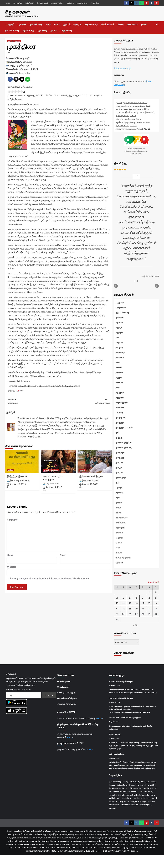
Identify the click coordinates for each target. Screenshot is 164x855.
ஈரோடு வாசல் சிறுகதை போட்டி (128, 119)
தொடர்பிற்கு (94, 3)
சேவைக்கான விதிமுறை (67, 698)
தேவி (118, 497)
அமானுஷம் (9, 24)
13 (136, 603)
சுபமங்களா (120, 407)
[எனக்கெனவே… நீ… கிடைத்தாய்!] (58, 461)
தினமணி (119, 462)
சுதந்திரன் (120, 397)
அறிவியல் (22, 24)
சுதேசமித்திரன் (122, 402)
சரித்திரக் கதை (91, 24)
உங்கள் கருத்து (82, 3)
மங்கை (118, 512)
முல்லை (119, 542)
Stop (137, 281)
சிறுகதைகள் (17, 11)
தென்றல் (119, 487)
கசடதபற (119, 347)
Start (135, 281)
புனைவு (144, 24)
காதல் (48, 24)
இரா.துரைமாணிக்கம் (19, 480)
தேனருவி (119, 492)
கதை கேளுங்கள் (64, 681)
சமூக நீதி (77, 24)
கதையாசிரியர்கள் (57, 3)
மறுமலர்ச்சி (120, 527)
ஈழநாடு (119, 327)
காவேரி (119, 367)
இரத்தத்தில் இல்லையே (17, 476)
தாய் (117, 432)
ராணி (118, 547)
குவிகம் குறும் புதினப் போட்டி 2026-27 (131, 102)
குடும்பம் (66, 24)
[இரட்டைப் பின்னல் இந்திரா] (95, 461)
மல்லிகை (17, 41)
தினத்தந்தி (120, 457)
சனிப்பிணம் (119, 754)
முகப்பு (7, 3)
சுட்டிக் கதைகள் (107, 24)
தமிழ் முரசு (120, 422)
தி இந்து (119, 437)
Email (63, 555)
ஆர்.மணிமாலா (52, 483)
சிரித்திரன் (120, 392)
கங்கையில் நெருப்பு (125, 698)
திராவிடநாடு (121, 477)
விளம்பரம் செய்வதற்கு (66, 692)
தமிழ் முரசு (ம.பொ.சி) (124, 427)
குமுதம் (119, 377)
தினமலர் (119, 472)
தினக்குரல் (120, 452)
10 (117, 603)
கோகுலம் (119, 382)
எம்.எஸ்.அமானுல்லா (133, 717)
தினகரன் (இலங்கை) (124, 447)
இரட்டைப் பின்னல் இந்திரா (91, 476)
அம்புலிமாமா (121, 307)
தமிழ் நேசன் (120, 417)
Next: (102, 401)
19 (130, 608)
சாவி (118, 387)
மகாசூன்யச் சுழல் (126, 681)
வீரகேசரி (119, 562)
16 (155, 603)
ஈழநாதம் (119, 332)
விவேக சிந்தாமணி (123, 557)
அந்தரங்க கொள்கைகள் (66, 704)
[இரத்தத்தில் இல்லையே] (22, 461)
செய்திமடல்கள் (63, 687)
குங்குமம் (119, 372)
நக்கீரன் (119, 502)
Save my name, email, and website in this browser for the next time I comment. (50, 578)
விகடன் (119, 552)
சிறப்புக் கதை (28, 31)
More (99, 718)
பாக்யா (118, 507)
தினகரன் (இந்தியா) (124, 442)
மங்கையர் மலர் (121, 517)
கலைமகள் (120, 357)
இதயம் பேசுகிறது (122, 312)
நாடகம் (54, 31)
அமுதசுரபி (120, 302)
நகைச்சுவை (132, 24)
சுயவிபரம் (70, 3)
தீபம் (117, 482)
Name (10, 555)
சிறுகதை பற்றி (42, 3)
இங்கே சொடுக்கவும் (122, 68)
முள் (119, 734)
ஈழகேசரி (119, 322)
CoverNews (119, 850)
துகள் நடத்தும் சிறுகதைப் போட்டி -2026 (132, 109)
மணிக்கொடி (121, 522)
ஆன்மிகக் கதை (36, 24)
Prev (116, 286)
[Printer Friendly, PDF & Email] (16, 391)
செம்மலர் (119, 412)
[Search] (157, 24)
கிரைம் (57, 24)
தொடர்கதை (42, 31)
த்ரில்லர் (121, 24)
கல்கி (118, 362)
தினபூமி (119, 467)
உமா (117, 337)
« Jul (135, 625)
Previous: (13, 401)
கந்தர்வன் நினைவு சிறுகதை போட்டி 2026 (133, 106)
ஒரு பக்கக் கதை (12, 31)
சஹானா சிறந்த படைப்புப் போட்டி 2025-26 (133, 129)
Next (157, 286)
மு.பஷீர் (26, 58)
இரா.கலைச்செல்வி (90, 480)
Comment (12, 519)
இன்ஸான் (120, 317)
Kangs (112, 698)
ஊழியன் (119, 342)
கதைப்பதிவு (17, 3)
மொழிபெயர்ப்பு (66, 31)
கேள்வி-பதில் (29, 3)
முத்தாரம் (119, 537)
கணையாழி (120, 352)
